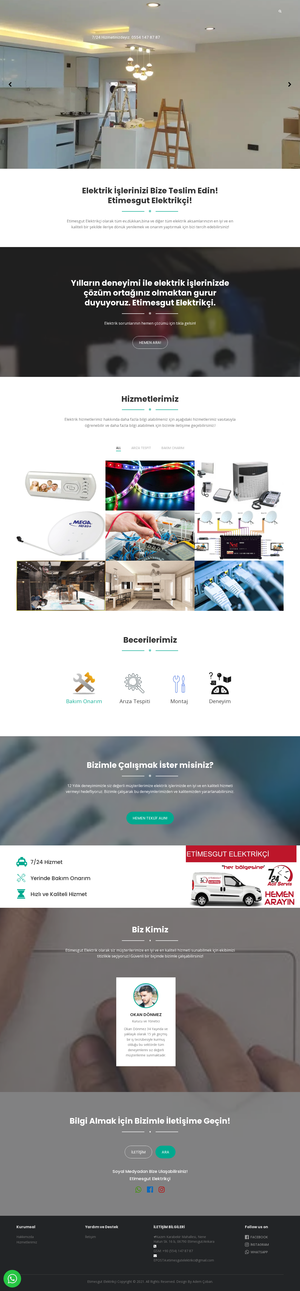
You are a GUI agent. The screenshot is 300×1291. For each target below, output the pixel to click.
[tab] (84, 689)
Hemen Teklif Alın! (150, 818)
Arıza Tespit (141, 448)
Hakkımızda (25, 1237)
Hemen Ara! (150, 342)
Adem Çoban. (203, 1281)
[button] (10, 84)
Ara (165, 1152)
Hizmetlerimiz (26, 1242)
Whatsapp (259, 1252)
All (118, 448)
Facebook (259, 1237)
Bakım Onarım (172, 448)
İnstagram (259, 1244)
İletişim (138, 1152)
